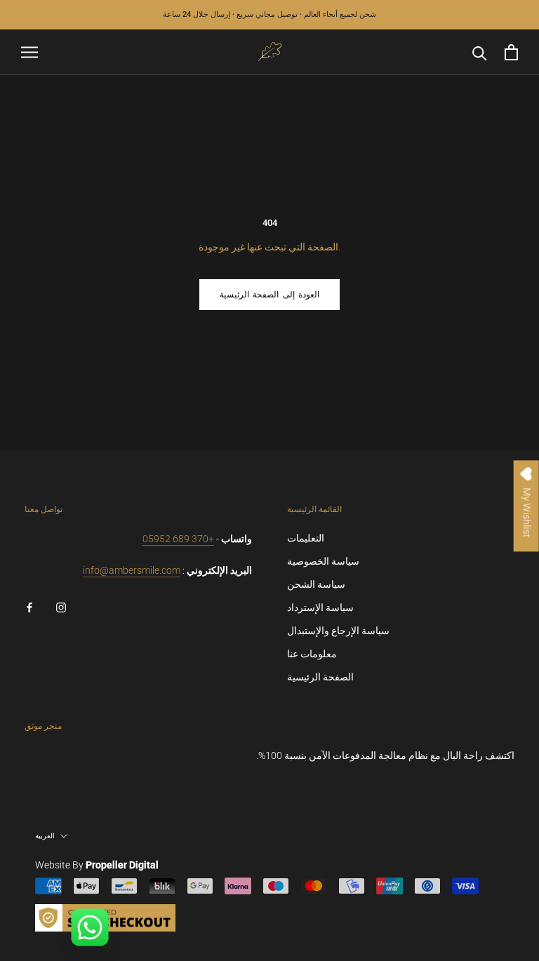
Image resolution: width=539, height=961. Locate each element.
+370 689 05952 (178, 538)
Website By (97, 865)
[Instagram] (61, 607)
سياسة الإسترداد (320, 607)
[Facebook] (29, 607)
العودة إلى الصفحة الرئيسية (269, 295)
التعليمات (305, 538)
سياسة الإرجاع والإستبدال (338, 630)
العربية (45, 836)
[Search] (479, 52)
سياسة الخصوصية (323, 561)
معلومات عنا (312, 653)
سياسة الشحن (316, 584)
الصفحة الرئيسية (320, 677)
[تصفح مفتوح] (29, 52)
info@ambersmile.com (131, 570)
